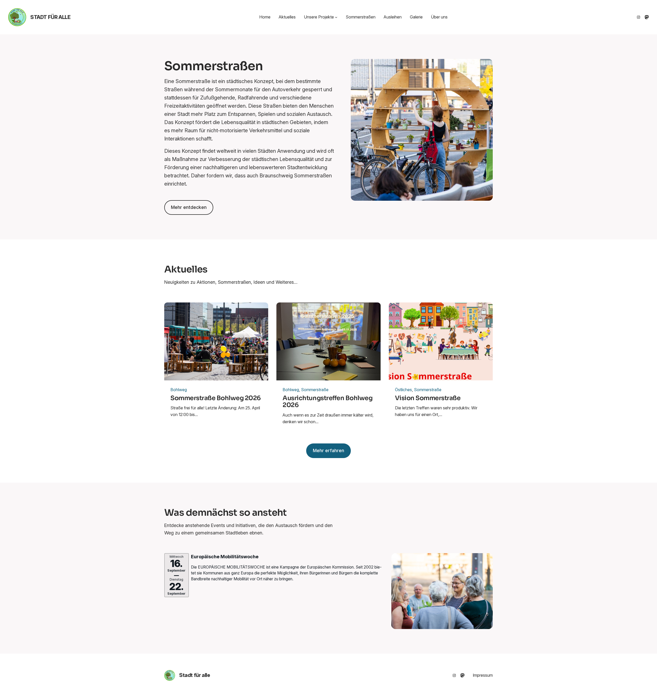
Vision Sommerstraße (428, 398)
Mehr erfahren (328, 450)
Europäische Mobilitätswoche (224, 556)
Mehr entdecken (189, 207)
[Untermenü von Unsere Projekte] (336, 17)
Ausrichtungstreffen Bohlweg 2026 (327, 402)
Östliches (403, 389)
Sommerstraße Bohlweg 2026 (215, 398)
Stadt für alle (50, 17)
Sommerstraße (314, 389)
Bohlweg (178, 389)
